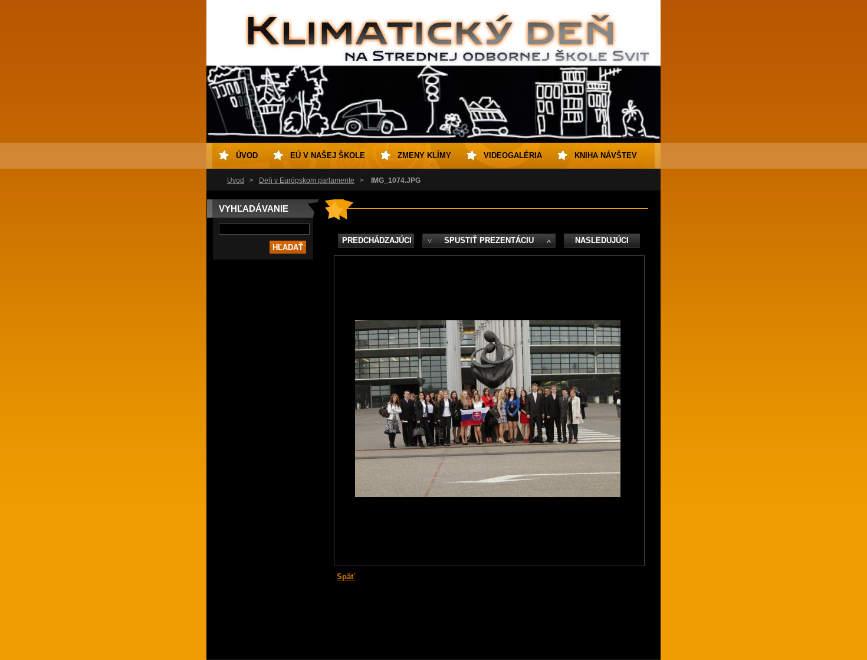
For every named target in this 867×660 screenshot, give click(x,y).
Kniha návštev (605, 155)
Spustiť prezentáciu (489, 240)
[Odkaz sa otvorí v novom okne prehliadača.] (487, 494)
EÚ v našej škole (327, 155)
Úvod (235, 180)
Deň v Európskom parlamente (306, 180)
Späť (345, 576)
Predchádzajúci (377, 240)
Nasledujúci (602, 240)
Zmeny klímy (424, 155)
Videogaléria (513, 155)
